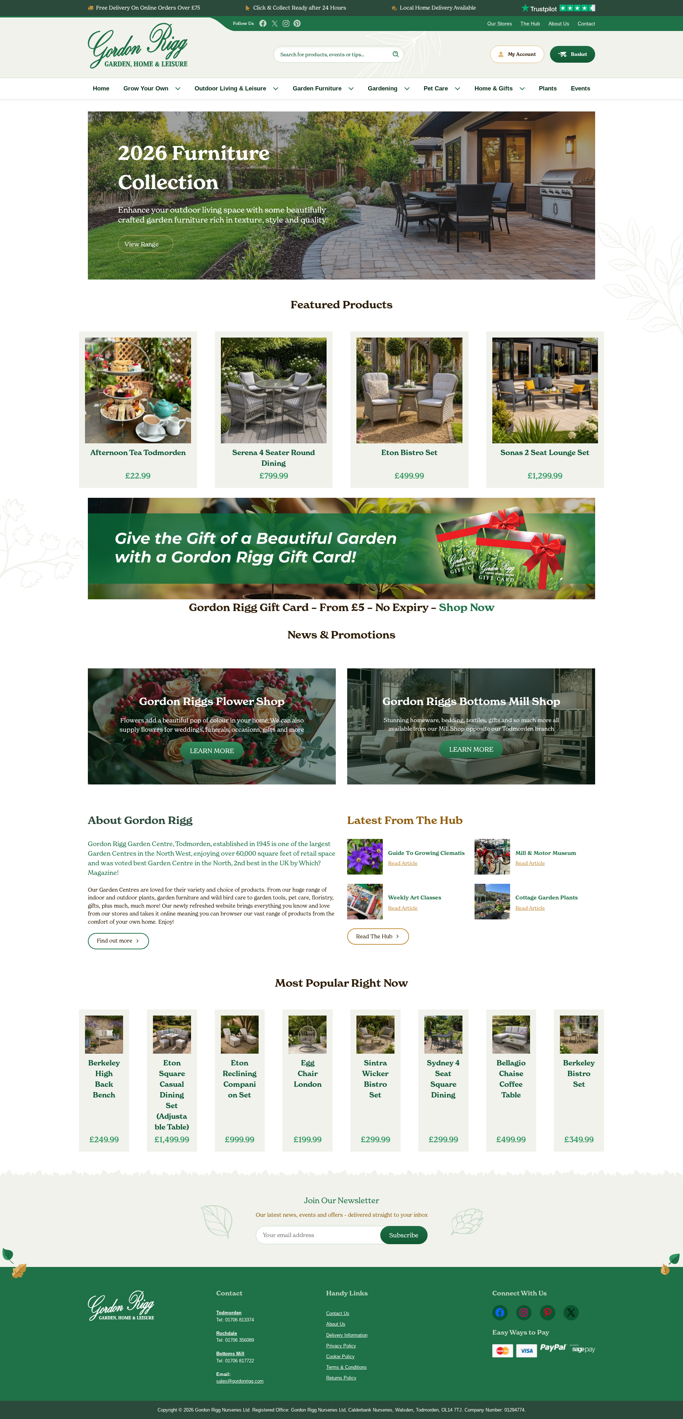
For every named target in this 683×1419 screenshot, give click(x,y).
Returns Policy (341, 1378)
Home (101, 88)
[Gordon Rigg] (137, 46)
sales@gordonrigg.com (240, 1381)
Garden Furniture (317, 88)
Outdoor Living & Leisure (230, 88)
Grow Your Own (145, 88)
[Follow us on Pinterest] (297, 23)
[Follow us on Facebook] (263, 23)
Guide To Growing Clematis (426, 853)
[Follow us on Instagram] (286, 23)
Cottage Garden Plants (546, 897)
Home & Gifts (494, 88)
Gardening (382, 88)
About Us (559, 23)
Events (580, 88)
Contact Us (337, 1313)
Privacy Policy (341, 1345)
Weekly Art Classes (414, 897)
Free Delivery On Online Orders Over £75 (148, 7)
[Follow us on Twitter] (275, 23)
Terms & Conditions (346, 1367)
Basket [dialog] (579, 54)
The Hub (530, 23)
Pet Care (436, 88)
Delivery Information (346, 1335)
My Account (522, 54)
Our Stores (499, 23)
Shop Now (466, 607)
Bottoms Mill (230, 1353)
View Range (142, 244)
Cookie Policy (340, 1356)
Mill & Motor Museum (545, 853)
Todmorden (229, 1312)
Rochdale (226, 1333)
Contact (586, 23)
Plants (548, 88)
